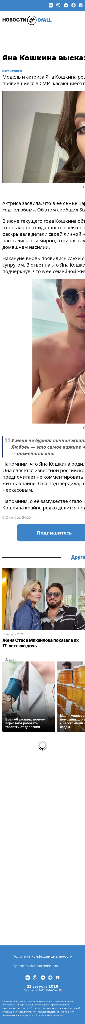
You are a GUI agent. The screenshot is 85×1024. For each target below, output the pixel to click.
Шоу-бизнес (12, 34)
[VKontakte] (51, 5)
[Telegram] (66, 5)
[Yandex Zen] (73, 5)
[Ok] (81, 5)
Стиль (54, 32)
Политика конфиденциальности (42, 956)
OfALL (27, 20)
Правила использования (35, 966)
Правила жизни (33, 34)
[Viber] (58, 5)
